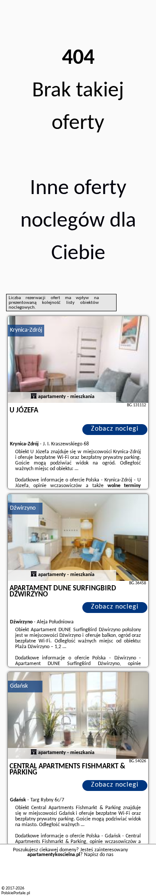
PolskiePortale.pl (15, 893)
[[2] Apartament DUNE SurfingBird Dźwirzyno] (78, 537)
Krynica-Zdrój (26, 330)
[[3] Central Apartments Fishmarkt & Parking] (78, 715)
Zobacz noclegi (115, 428)
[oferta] (34, 396)
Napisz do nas (99, 854)
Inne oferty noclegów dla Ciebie (78, 221)
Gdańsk (19, 686)
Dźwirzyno (23, 508)
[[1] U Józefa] (78, 359)
